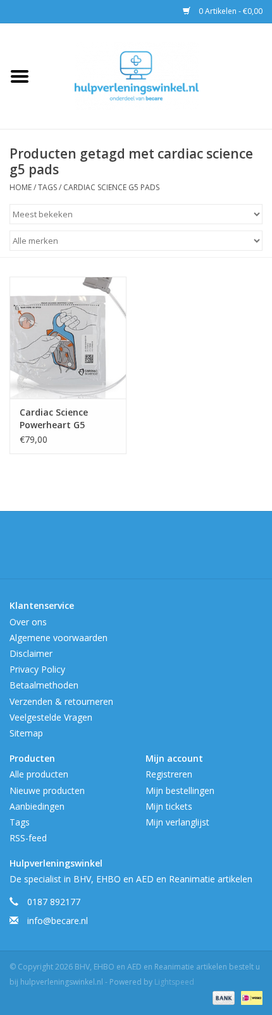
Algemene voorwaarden (58, 638)
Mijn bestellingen (179, 790)
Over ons (28, 622)
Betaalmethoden (43, 685)
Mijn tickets (168, 806)
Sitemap (26, 733)
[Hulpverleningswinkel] (156, 75)
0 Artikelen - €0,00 (230, 11)
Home (20, 187)
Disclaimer (31, 653)
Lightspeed (174, 981)
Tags (47, 187)
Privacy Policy (37, 669)
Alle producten (38, 774)
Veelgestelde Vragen (50, 717)
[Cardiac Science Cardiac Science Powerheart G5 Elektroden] (68, 338)
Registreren (168, 774)
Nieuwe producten (47, 790)
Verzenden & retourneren (61, 701)
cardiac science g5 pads (111, 187)
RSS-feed (28, 838)
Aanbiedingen (37, 806)
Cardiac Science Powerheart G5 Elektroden (54, 418)
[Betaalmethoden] (222, 997)
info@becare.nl (57, 921)
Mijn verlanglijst (177, 822)
